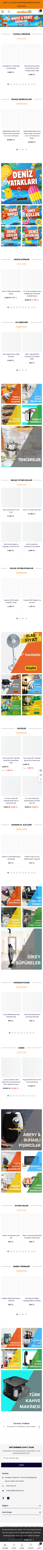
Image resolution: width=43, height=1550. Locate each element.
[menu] (2, 11)
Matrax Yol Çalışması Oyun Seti (11, 1237)
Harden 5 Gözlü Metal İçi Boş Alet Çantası (11, 858)
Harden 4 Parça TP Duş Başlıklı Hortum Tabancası (32, 858)
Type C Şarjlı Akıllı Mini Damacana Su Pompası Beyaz (32, 356)
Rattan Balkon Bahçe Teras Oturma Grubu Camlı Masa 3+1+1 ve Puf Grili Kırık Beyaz (32, 134)
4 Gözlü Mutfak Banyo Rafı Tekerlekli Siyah (11, 1016)
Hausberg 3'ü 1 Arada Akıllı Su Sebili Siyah (11, 67)
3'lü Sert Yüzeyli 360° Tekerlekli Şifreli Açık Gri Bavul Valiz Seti (11, 801)
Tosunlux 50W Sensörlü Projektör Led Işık (11, 601)
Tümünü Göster (21, 38)
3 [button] (14, 84)
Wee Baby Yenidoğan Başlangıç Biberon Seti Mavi (32, 1299)
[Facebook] (3, 1498)
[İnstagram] (8, 1498)
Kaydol (21, 1465)
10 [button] (35, 84)
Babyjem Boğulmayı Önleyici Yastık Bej (11, 1299)
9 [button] (32, 84)
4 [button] (17, 84)
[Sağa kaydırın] (39, 1427)
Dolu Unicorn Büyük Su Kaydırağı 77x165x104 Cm (11, 545)
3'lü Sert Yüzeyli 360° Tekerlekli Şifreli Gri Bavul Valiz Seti (32, 801)
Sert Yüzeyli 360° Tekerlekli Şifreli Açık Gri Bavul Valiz (32, 759)
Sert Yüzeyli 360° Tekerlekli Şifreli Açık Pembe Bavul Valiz (11, 760)
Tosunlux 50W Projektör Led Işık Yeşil (32, 601)
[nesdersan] (21, 21)
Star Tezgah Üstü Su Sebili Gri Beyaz (11, 355)
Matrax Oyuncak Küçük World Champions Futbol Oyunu (32, 1237)
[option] (11, 60)
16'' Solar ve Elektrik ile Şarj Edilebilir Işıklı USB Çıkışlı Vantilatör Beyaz (32, 294)
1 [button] (8, 84)
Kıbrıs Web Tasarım (33, 1526)
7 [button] (26, 84)
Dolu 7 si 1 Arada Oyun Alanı (32, 510)
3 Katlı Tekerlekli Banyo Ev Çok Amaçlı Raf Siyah (32, 1016)
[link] (21, 1427)
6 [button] (23, 84)
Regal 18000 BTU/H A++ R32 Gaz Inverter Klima (32, 1081)
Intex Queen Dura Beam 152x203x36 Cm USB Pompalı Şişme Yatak (32, 68)
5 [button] (20, 84)
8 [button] (29, 84)
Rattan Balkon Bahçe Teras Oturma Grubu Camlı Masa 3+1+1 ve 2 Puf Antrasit (11, 133)
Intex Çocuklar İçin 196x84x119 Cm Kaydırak (32, 545)
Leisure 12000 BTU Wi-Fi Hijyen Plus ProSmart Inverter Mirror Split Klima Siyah (11, 1082)
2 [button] (11, 84)
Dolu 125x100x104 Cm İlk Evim (11, 511)
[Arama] (9, 11)
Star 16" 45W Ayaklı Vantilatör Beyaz (11, 292)
